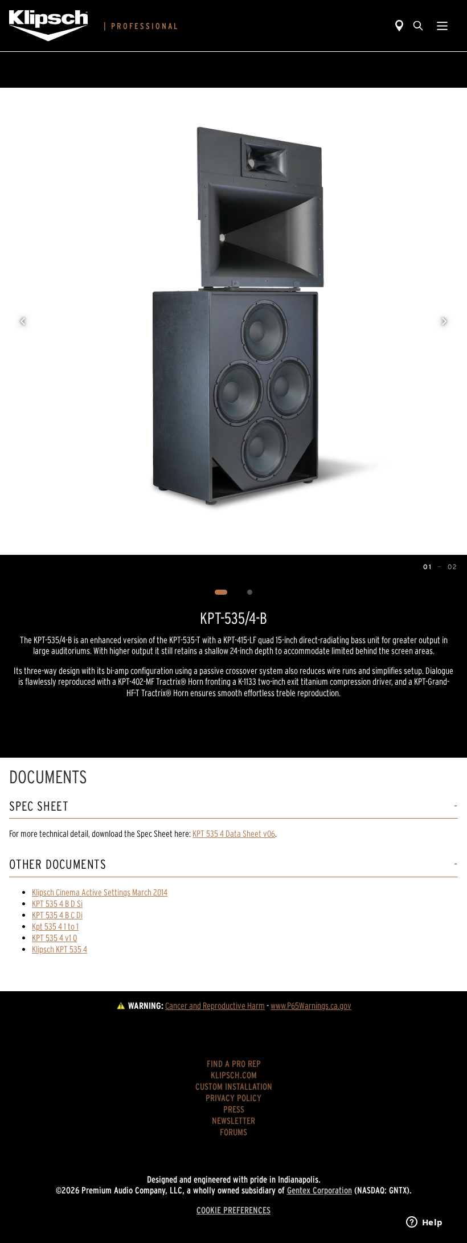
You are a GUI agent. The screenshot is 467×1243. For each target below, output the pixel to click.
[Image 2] (250, 592)
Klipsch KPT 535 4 (59, 949)
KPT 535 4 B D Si (57, 903)
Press (233, 1109)
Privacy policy (233, 1098)
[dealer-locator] (399, 26)
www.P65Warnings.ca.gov (311, 1005)
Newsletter (233, 1120)
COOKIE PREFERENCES (233, 1210)
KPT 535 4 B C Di (57, 915)
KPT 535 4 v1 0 (54, 938)
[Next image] (444, 321)
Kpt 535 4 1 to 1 (55, 926)
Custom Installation (233, 1086)
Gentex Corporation (319, 1190)
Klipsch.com (234, 1075)
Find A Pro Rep (234, 1063)
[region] (233, 321)
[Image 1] (221, 592)
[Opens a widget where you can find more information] (424, 1223)
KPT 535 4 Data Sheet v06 (233, 833)
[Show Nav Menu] (442, 26)
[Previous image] (23, 321)
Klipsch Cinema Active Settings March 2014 (99, 892)
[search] (418, 26)
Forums (233, 1132)
